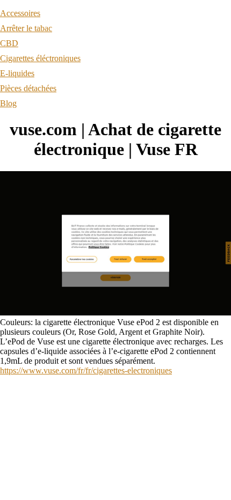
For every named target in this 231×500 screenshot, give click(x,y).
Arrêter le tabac (26, 28)
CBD (9, 43)
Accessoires (20, 13)
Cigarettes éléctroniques (40, 58)
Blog (8, 103)
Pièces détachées (28, 88)
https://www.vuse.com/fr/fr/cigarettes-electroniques (86, 370)
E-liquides (17, 73)
